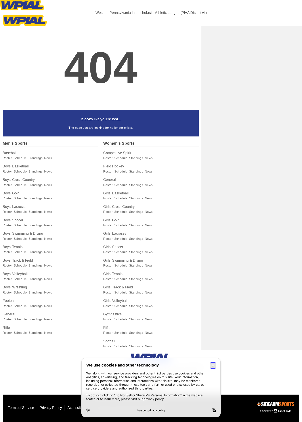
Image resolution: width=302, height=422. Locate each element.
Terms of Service (21, 408)
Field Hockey (113, 166)
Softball (109, 341)
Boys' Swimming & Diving (23, 233)
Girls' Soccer (113, 247)
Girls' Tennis (112, 274)
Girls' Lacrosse (114, 233)
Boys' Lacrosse (15, 207)
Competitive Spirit (117, 153)
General (9, 314)
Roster (7, 158)
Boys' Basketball (16, 166)
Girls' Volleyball (115, 301)
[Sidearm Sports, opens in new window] (275, 408)
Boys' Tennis (13, 247)
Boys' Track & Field (18, 260)
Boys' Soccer (13, 220)
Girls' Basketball (116, 193)
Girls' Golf (111, 220)
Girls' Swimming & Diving (123, 260)
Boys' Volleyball (15, 274)
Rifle (6, 328)
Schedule (20, 158)
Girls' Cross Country (119, 207)
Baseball (10, 153)
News (48, 158)
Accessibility (77, 408)
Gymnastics (112, 314)
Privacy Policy (51, 408)
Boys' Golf (11, 193)
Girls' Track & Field (118, 287)
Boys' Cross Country (19, 180)
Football (9, 301)
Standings (35, 158)
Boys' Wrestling (15, 287)
